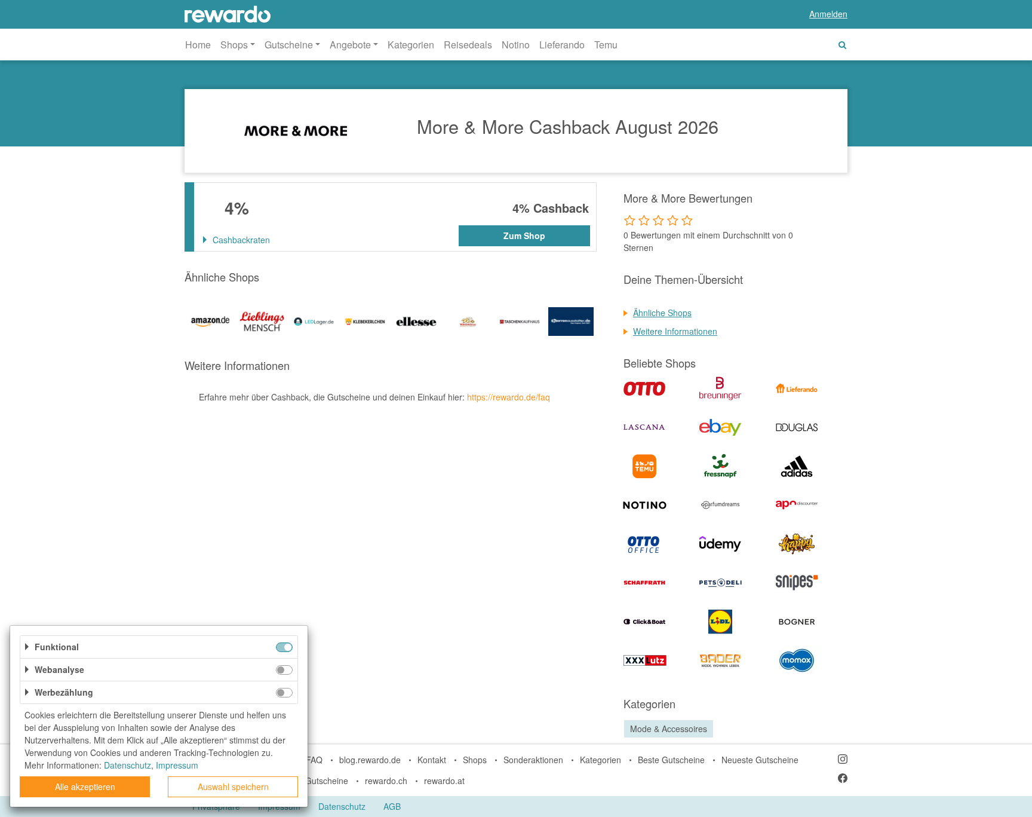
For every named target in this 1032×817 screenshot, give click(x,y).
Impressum (177, 765)
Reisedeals (468, 44)
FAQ (314, 760)
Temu (606, 44)
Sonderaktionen (533, 760)
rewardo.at (444, 781)
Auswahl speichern (233, 786)
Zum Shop (524, 235)
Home (198, 44)
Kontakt (431, 760)
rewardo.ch (386, 781)
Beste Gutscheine (671, 760)
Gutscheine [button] (289, 44)
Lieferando (562, 44)
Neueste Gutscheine (759, 760)
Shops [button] (234, 44)
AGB (392, 806)
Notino (516, 44)
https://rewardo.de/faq (508, 397)
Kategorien (411, 44)
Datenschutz (342, 806)
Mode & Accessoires (668, 729)
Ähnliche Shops (662, 313)
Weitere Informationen (675, 331)
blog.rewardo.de (370, 760)
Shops (475, 760)
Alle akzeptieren (85, 786)
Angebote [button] (350, 44)
